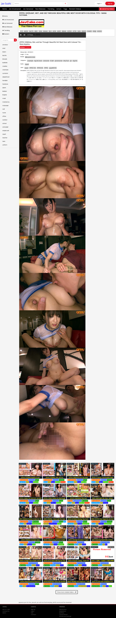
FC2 (21, 31)
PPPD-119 (53, 503)
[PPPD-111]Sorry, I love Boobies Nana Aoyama (102, 478)
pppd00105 (52, 68)
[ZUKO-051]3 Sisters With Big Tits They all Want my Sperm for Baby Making (54, 561)
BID (106, 544)
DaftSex (61, 613)
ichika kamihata (57, 584)
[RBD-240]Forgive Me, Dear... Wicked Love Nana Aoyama (102, 499)
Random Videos (75, 9)
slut (103, 544)
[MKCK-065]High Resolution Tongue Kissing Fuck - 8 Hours (78, 541)
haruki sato (81, 542)
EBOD (84, 31)
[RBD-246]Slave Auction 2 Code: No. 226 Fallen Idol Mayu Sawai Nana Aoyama (30, 520)
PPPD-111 (105, 482)
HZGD (69, 31)
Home (4, 9)
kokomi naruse (72, 542)
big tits (75, 61)
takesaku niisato (36, 523)
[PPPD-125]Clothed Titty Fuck (78, 498)
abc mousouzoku (31, 586)
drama (56, 586)
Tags (65, 9)
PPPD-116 (35, 503)
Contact (33, 614)
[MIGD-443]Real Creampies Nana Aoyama (30, 541)
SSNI (40, 31)
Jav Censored (28, 9)
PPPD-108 (84, 482)
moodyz (80, 523)
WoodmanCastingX (65, 616)
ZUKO (61, 565)
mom (21, 586)
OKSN (24, 586)
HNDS (37, 565)
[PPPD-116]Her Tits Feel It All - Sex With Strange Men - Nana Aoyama (30, 499)
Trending (51, 9)
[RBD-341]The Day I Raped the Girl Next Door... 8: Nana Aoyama (102, 520)
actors (58, 9)
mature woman (82, 586)
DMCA (4, 613)
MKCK (80, 544)
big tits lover (38, 61)
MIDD (75, 523)
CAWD (89, 31)
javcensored (58, 61)
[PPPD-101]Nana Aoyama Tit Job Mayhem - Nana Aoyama (30, 478)
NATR (31, 31)
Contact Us (6, 611)
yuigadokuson (107, 523)
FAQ (32, 613)
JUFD (104, 586)
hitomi (70, 500)
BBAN (64, 31)
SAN (79, 31)
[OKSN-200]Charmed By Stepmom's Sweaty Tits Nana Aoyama (30, 582)
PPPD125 (87, 503)
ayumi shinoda (81, 584)
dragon (59, 523)
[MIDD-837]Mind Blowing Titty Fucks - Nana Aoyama (78, 520)
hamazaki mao (48, 563)
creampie (30, 61)
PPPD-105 (57, 482)
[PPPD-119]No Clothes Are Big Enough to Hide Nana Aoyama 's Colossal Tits (54, 499)
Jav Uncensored (15, 9)
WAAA (45, 31)
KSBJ (94, 31)
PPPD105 (40, 68)
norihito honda (53, 523)
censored (46, 61)
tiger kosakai (85, 523)
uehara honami (105, 542)
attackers (105, 503)
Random (6, 34)
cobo (34, 544)
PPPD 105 (33, 68)
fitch (107, 586)
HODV (99, 31)
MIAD (80, 565)
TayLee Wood (63, 614)
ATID (74, 31)
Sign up (110, 3)
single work (22, 482)
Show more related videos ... (66, 592)
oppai (27, 64)
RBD (36, 31)
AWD (59, 31)
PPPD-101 (35, 482)
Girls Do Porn (63, 609)
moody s (30, 544)
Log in (32, 611)
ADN (54, 31)
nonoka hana (96, 563)
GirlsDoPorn (62, 611)
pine (30, 521)
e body (55, 544)
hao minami (61, 544)
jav (71, 61)
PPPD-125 (81, 503)
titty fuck (66, 61)
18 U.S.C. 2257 (6, 609)
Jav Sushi (6, 3)
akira (110, 586)
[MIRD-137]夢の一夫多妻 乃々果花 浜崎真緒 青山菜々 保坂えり (102, 561)
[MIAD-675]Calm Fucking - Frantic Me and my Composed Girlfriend (78, 561)
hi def (52, 61)
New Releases (40, 9)
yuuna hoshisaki (33, 563)
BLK (50, 31)
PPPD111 (111, 482)
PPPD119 (59, 503)
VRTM (60, 586)
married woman (96, 503)
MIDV (26, 31)
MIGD (25, 544)
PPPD (46, 68)
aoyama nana (31, 57)
